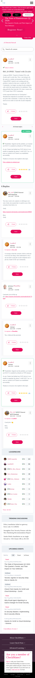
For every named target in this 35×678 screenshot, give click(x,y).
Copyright (12, 674)
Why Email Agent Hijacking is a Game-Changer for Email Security (16, 601)
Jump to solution (9, 67)
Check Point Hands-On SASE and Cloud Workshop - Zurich (16, 590)
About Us (28, 674)
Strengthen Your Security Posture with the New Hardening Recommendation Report (17, 532)
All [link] (13, 555)
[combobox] (17, 49)
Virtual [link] (19, 555)
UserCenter (17, 676)
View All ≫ (7, 510)
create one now (15, 669)
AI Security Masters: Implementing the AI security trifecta (16, 613)
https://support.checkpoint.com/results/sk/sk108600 (17, 212)
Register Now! (15, 30)
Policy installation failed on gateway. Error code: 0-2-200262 (16, 526)
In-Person (7, 573)
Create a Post (27, 37)
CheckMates (10, 629)
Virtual (7, 559)
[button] (6, 15)
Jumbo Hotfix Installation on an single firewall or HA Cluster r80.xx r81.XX (16, 538)
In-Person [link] (26, 555)
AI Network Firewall (10, 42)
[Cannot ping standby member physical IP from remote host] (2, 127)
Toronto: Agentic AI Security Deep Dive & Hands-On (16, 579)
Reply (15, 118)
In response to (11, 250)
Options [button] (31, 42)
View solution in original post (11, 162)
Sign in (8, 661)
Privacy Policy (29, 9)
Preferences (28, 15)
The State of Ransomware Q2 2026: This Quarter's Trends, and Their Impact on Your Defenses (17, 566)
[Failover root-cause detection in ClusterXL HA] (32, 127)
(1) (29, 169)
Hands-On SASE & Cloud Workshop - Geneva (17, 622)
